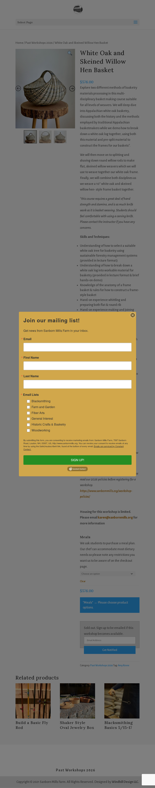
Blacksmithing (41, 401)
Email (27, 339)
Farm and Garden (43, 407)
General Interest (42, 418)
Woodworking (41, 430)
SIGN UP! (77, 460)
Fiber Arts (38, 413)
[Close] (132, 315)
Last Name (31, 376)
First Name (31, 357)
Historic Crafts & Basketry (49, 424)
